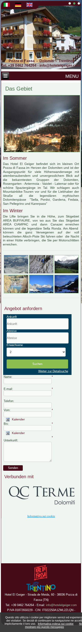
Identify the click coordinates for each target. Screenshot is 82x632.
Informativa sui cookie (41, 516)
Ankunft (12, 317)
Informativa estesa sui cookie (56, 623)
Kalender (17, 419)
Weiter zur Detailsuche (53, 371)
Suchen (37, 364)
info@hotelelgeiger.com (59, 65)
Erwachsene (15, 345)
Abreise (12, 331)
